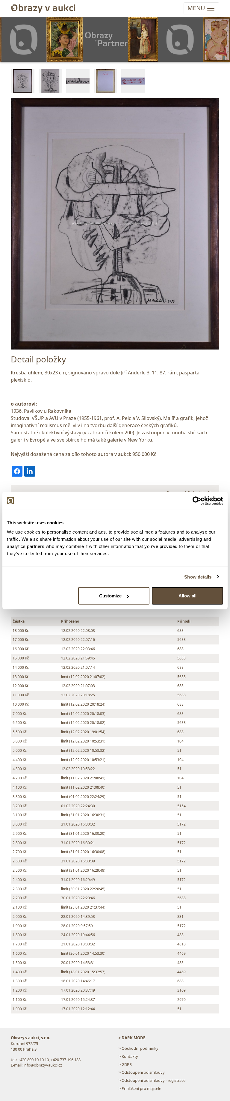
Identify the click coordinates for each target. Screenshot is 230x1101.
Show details (197, 576)
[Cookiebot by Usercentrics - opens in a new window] (197, 500)
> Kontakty (128, 1056)
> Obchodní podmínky (138, 1048)
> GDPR (125, 1064)
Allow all (187, 595)
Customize (110, 595)
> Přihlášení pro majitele (140, 1088)
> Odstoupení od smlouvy (142, 1072)
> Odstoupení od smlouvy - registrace (152, 1080)
